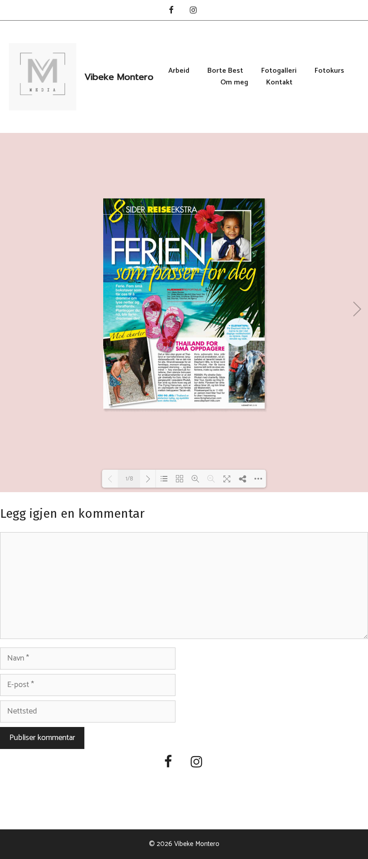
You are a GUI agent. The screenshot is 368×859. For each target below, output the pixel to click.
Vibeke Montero (118, 77)
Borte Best (225, 71)
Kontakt (279, 82)
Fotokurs (329, 71)
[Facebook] (171, 11)
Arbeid (178, 71)
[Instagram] (193, 11)
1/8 (129, 478)
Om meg (234, 82)
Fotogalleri (279, 71)
